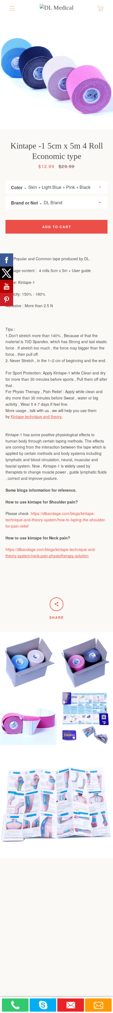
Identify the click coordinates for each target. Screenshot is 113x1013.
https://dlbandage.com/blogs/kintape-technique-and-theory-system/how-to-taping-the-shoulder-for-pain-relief (55, 520)
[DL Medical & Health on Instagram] (66, 962)
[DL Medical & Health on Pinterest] (56, 962)
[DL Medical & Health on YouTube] (75, 962)
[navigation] (12, 8)
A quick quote (40, 940)
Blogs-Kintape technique (56, 910)
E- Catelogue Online (41, 926)
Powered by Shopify (56, 983)
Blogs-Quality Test (40, 918)
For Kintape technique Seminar (56, 949)
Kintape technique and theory (36, 416)
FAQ (89, 918)
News (73, 918)
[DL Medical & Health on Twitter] (47, 962)
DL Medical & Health (68, 977)
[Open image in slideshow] (56, 73)
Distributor (74, 940)
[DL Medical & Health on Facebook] (38, 962)
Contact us (81, 926)
